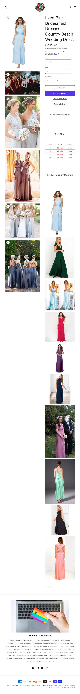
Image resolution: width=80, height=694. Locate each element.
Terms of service (70, 685)
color (47, 58)
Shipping (48, 48)
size (46, 67)
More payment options (60, 98)
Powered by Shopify (35, 685)
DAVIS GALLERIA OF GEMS (20, 685)
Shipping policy (55, 687)
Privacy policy (58, 685)
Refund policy (47, 685)
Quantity (48, 76)
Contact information (68, 687)
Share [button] (50, 587)
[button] (5, 7)
